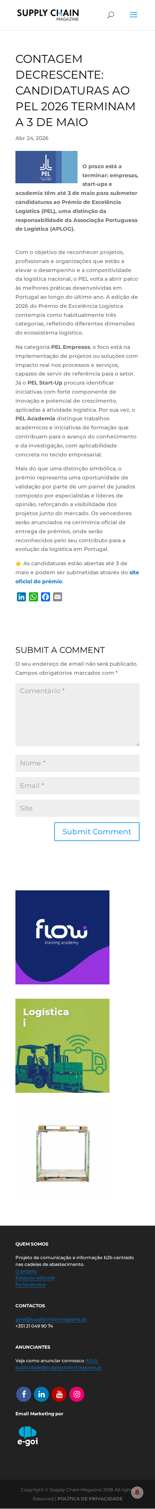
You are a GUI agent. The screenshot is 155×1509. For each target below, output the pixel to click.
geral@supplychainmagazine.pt (51, 1319)
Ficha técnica (30, 1284)
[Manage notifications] (137, 1492)
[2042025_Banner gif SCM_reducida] (62, 1091)
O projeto (26, 1271)
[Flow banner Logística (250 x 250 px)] (62, 982)
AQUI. (92, 1360)
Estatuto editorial (35, 1278)
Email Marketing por (39, 1413)
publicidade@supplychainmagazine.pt (58, 1367)
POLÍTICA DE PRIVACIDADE (90, 1498)
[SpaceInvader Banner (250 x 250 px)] (62, 1199)
